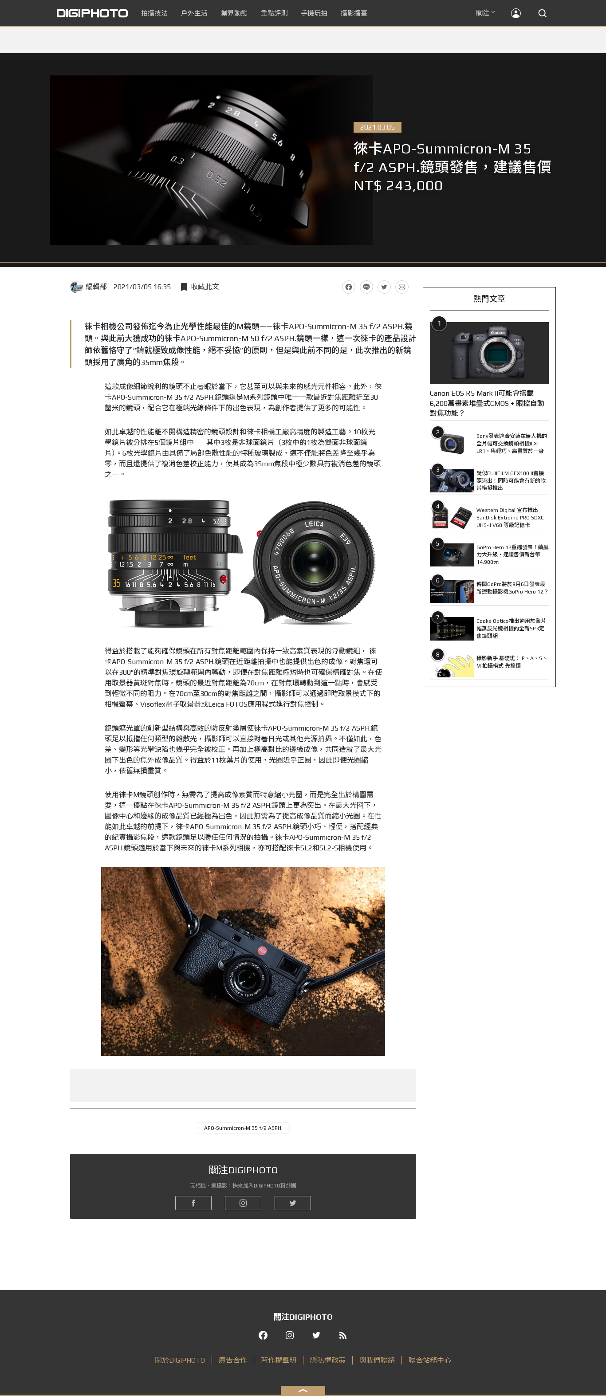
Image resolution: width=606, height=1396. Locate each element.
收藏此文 (205, 287)
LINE (366, 287)
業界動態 (234, 13)
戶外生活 (194, 13)
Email (402, 287)
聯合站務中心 (430, 1360)
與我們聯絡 (377, 1360)
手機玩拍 (314, 13)
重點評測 (274, 13)
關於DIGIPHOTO (180, 1360)
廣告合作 (233, 1360)
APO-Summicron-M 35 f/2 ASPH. (243, 1128)
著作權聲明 (278, 1360)
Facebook (348, 287)
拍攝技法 (154, 13)
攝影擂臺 (354, 13)
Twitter (384, 287)
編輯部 (96, 287)
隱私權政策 (328, 1360)
